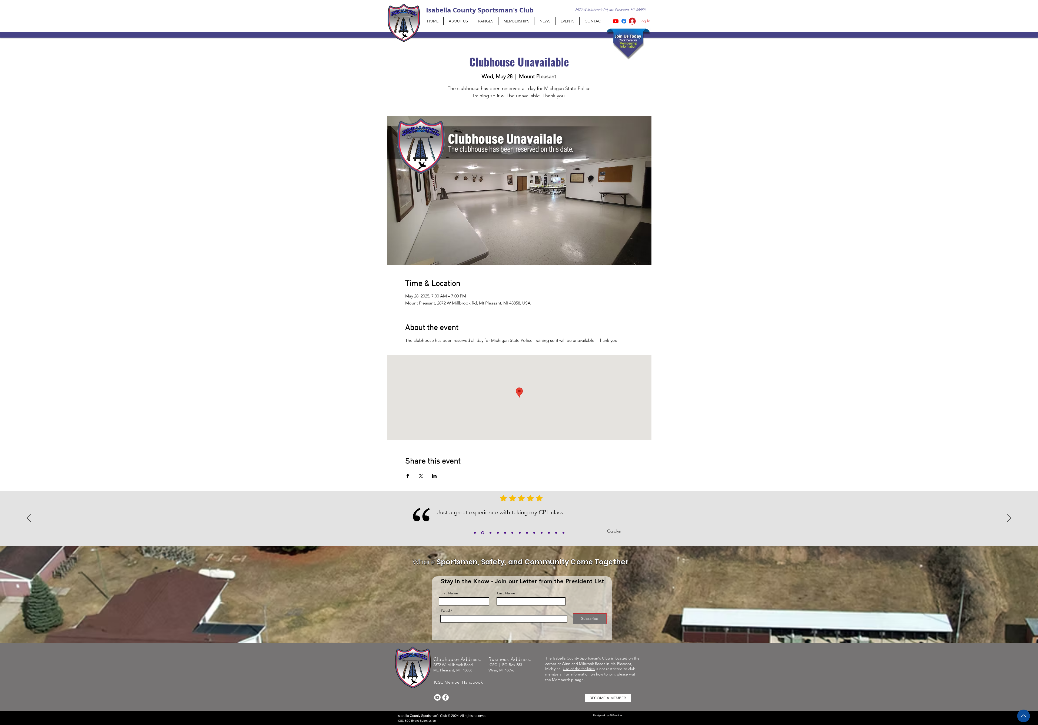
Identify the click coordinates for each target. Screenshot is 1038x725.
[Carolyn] (482, 532)
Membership (563, 679)
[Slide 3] (505, 533)
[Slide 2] (498, 533)
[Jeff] (512, 533)
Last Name (506, 593)
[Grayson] (475, 533)
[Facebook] (445, 697)
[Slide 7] (542, 533)
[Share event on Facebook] (407, 476)
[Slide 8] (549, 533)
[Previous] (29, 518)
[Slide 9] (556, 533)
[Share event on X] (421, 476)
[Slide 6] (534, 533)
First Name (449, 593)
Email (445, 611)
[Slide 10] (563, 533)
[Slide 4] (520, 533)
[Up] (1023, 716)
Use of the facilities (579, 668)
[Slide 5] (527, 533)
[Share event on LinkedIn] (434, 476)
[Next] (1009, 518)
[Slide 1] (490, 533)
